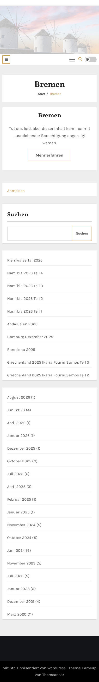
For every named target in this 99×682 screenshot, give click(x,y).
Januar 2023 (18, 588)
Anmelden (16, 190)
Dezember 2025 (21, 448)
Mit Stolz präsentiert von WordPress (35, 668)
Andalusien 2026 (22, 324)
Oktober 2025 (19, 461)
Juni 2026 (16, 410)
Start (41, 94)
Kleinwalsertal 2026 (25, 260)
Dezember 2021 (20, 601)
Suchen (18, 215)
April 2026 (16, 422)
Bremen (55, 94)
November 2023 (21, 563)
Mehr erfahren (49, 155)
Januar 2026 (18, 435)
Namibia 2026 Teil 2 (25, 298)
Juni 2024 (16, 550)
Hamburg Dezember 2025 (30, 336)
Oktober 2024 (19, 537)
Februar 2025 (19, 499)
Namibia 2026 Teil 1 (24, 311)
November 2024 (21, 525)
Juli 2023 (15, 576)
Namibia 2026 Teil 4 (25, 273)
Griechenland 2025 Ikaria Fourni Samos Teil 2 (48, 375)
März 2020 (17, 614)
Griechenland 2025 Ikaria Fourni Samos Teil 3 (48, 362)
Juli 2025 (15, 474)
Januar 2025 (18, 512)
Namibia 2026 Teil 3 (25, 285)
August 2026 (18, 397)
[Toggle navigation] (72, 59)
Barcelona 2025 (21, 349)
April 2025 (16, 486)
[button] (6, 59)
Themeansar (53, 674)
